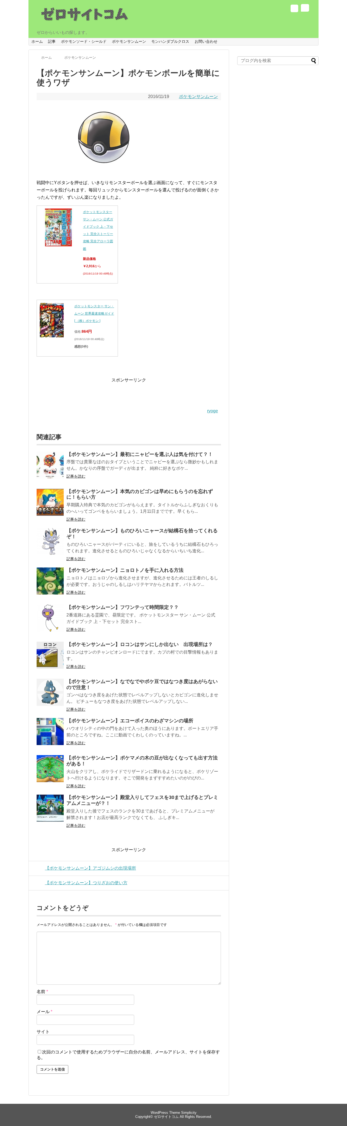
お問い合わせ (206, 41)
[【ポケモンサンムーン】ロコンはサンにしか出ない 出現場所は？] (50, 659)
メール (44, 1011)
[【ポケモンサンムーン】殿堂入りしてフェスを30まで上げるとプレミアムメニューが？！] (50, 812)
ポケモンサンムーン (129, 41)
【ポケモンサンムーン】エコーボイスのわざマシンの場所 (129, 720)
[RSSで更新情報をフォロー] (304, 9)
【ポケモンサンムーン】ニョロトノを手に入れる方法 (125, 570)
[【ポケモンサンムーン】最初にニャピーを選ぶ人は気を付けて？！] (50, 469)
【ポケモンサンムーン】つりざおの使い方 (86, 882)
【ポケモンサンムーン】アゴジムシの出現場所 (90, 868)
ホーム (37, 41)
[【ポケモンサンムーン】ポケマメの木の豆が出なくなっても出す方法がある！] (50, 772)
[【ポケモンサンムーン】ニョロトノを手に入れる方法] (50, 584)
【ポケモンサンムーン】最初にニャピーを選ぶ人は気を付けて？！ (139, 454)
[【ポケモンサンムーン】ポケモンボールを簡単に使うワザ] (104, 171)
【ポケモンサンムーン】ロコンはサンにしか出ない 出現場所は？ (139, 644)
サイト (43, 1031)
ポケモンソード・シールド (84, 41)
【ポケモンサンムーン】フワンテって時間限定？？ (122, 607)
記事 (52, 41)
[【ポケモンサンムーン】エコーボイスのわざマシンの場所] (50, 735)
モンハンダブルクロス (170, 41)
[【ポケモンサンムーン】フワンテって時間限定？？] (50, 622)
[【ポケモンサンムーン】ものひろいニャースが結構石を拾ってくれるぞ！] (50, 545)
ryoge (212, 411)
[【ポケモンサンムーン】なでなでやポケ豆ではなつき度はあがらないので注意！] (50, 696)
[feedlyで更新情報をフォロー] (294, 9)
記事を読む (75, 476)
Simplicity (189, 1113)
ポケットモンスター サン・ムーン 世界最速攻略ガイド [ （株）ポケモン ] (94, 313)
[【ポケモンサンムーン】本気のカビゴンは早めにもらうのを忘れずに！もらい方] (50, 506)
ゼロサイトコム (166, 1117)
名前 (42, 991)
